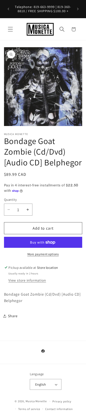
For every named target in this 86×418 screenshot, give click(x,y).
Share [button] (13, 315)
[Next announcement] (77, 9)
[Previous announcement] (8, 9)
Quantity (10, 199)
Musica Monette (36, 401)
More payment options (43, 254)
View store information (27, 280)
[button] (10, 29)
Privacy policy (61, 401)
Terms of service (29, 409)
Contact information (59, 409)
